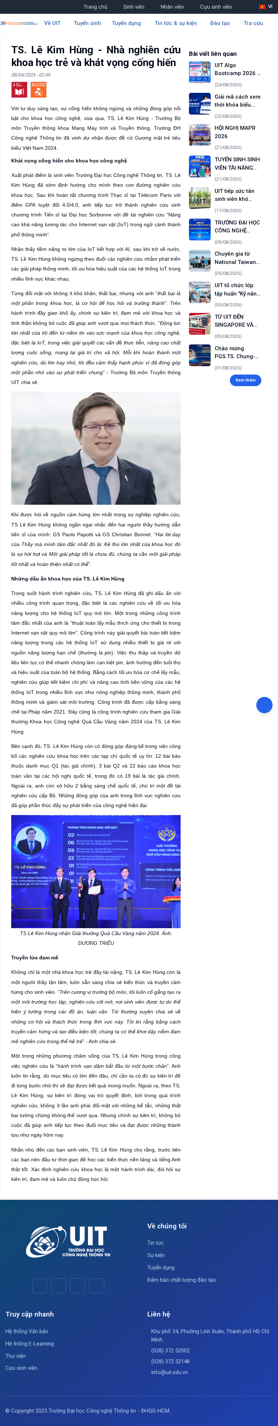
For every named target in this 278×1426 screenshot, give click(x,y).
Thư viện (15, 1356)
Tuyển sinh (87, 23)
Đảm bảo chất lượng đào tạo (181, 1280)
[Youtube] (58, 1285)
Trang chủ (95, 7)
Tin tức (155, 1243)
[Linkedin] (96, 1285)
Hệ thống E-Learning (29, 1343)
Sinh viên (133, 7)
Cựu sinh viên (216, 7)
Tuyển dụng (160, 1267)
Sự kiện (156, 1255)
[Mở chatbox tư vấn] (264, 705)
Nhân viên (172, 7)
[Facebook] (39, 1285)
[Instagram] (77, 1285)
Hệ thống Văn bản (26, 1331)
